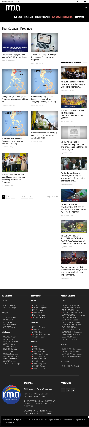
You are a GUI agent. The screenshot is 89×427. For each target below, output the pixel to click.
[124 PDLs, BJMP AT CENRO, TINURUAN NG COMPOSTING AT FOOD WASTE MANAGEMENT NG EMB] (74, 101)
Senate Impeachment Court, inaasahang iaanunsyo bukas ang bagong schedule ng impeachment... (74, 271)
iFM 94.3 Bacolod (38, 327)
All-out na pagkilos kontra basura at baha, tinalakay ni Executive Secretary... (73, 84)
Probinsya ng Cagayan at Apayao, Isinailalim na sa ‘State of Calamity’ (12, 141)
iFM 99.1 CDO (37, 346)
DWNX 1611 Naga (9, 308)
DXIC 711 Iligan (8, 351)
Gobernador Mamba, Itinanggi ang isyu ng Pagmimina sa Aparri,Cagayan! (44, 135)
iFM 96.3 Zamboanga (40, 354)
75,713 (24, 197)
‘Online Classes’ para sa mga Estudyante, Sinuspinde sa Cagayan (43, 57)
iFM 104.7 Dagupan (39, 308)
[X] (81, 1)
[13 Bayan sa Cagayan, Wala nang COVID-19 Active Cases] (15, 42)
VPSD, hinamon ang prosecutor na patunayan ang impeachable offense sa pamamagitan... (74, 146)
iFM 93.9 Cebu (37, 329)
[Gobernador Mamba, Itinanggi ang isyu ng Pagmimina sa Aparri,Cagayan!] (44, 120)
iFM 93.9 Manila (38, 312)
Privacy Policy (8, 422)
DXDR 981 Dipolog (9, 346)
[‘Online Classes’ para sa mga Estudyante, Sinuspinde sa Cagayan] (44, 42)
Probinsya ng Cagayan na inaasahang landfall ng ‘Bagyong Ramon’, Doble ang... (44, 99)
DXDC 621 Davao (9, 344)
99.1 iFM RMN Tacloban (41, 334)
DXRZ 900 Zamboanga (11, 363)
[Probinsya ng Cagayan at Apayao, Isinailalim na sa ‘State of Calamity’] (15, 123)
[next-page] (31, 197)
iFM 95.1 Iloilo (37, 332)
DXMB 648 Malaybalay (11, 356)
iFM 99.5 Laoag (37, 310)
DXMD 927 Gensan (10, 349)
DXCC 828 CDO (8, 339)
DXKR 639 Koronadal (10, 354)
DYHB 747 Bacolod (10, 317)
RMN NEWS (18, 17)
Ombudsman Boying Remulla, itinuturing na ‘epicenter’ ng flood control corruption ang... (73, 177)
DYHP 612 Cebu (8, 320)
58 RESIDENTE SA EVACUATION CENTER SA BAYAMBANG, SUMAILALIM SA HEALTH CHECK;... (73, 208)
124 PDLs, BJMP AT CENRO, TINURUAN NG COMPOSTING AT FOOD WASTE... (73, 114)
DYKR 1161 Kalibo (9, 325)
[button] (86, 8)
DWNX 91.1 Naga (38, 315)
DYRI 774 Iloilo (8, 322)
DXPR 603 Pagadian (10, 359)
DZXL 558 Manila (9, 305)
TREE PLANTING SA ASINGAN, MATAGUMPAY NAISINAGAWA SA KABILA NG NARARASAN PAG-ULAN (73, 240)
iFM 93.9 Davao (38, 349)
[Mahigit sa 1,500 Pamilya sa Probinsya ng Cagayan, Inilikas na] (15, 81)
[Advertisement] (74, 38)
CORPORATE (79, 17)
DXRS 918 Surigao (9, 361)
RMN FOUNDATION (42, 17)
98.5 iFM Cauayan (38, 317)
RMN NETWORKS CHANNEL (62, 17)
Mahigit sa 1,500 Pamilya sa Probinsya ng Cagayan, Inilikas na (15, 99)
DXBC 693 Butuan (9, 337)
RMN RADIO (28, 17)
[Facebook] (77, 1)
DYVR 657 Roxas (9, 327)
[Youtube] (85, 1)
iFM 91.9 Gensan (38, 351)
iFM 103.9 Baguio (38, 305)
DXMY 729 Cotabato (10, 342)
